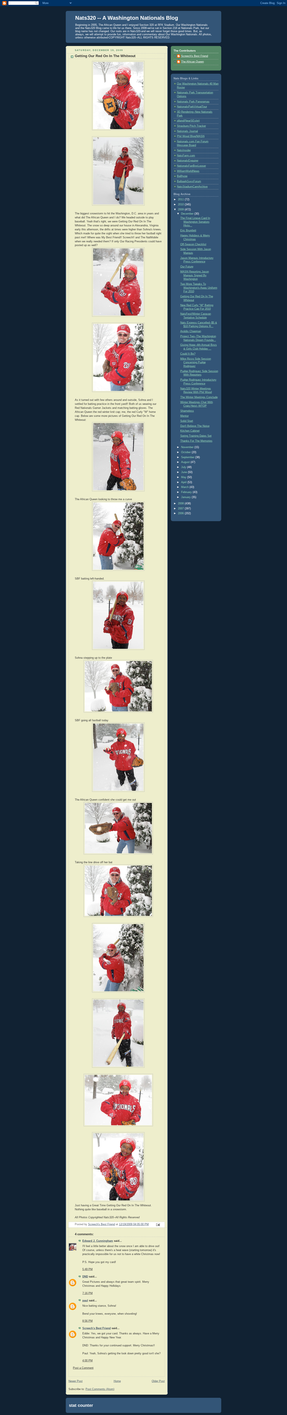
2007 (181, 508)
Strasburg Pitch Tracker (191, 126)
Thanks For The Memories (196, 440)
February (187, 492)
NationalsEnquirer (187, 160)
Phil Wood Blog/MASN (190, 136)
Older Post (158, 1381)
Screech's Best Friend (96, 1328)
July (184, 467)
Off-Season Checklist (193, 244)
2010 (181, 204)
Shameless (187, 410)
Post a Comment (83, 1367)
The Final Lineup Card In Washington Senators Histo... (195, 222)
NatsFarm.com (186, 155)
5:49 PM (87, 1269)
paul (85, 1300)
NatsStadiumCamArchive (192, 186)
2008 (181, 503)
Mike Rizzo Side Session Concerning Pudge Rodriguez (195, 362)
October (186, 452)
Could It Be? (187, 353)
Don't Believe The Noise (194, 426)
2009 (181, 209)
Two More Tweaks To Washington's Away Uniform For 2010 (198, 288)
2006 (181, 513)
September (188, 457)
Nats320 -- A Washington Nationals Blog (126, 18)
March (185, 487)
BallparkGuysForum (189, 181)
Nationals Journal (187, 131)
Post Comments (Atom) (100, 1389)
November (187, 447)
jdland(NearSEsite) (188, 120)
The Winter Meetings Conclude (199, 397)
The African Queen (192, 61)
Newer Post (75, 1381)
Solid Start (186, 421)
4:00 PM (87, 1360)
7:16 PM (87, 1293)
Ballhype (182, 176)
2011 (181, 199)
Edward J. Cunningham (97, 1240)
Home (117, 1381)
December (187, 213)
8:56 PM (87, 1320)
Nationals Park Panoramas (193, 101)
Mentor (184, 415)
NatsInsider (184, 150)
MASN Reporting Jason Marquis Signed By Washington (194, 275)
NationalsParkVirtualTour (192, 106)
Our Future (186, 266)
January (186, 497)
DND (85, 1276)
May (184, 477)
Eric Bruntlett (188, 230)
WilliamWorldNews (188, 171)
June (184, 472)
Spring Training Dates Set (196, 435)
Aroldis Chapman (190, 331)
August (186, 462)
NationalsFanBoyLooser (191, 165)
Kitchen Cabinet (190, 430)
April (184, 482)
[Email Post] (158, 1224)
